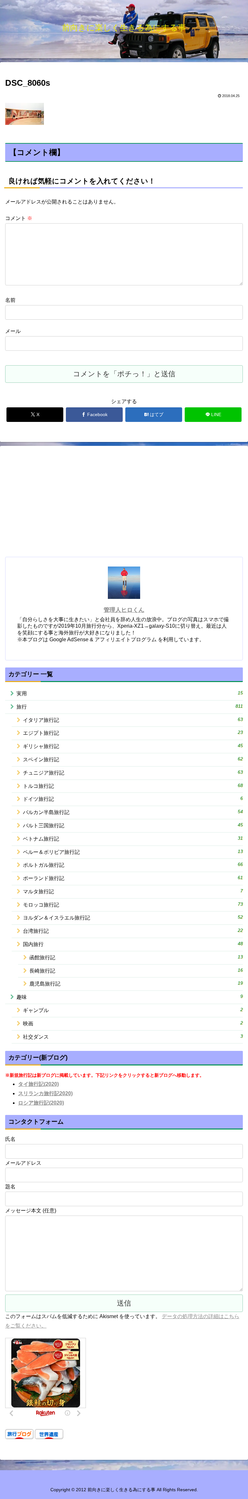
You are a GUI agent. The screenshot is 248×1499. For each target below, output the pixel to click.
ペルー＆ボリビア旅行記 (133, 852)
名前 (10, 300)
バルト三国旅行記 (133, 825)
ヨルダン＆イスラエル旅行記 (133, 917)
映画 (133, 1023)
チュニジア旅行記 (133, 772)
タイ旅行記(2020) (38, 1084)
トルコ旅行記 (133, 786)
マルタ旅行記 (133, 891)
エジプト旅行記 (133, 733)
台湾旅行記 (133, 931)
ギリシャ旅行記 (133, 746)
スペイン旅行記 (133, 759)
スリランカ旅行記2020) (45, 1093)
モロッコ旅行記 (133, 904)
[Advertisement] (124, 504)
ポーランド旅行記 (133, 878)
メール (13, 331)
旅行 (129, 706)
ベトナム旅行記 (133, 838)
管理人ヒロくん (124, 610)
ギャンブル (133, 1010)
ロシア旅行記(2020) (41, 1103)
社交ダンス (133, 1036)
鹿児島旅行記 (136, 983)
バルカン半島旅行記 (133, 812)
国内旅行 (133, 944)
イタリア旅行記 (133, 720)
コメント (18, 218)
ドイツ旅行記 (133, 799)
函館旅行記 (136, 957)
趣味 (129, 997)
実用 (129, 693)
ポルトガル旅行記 (133, 865)
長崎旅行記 (136, 970)
